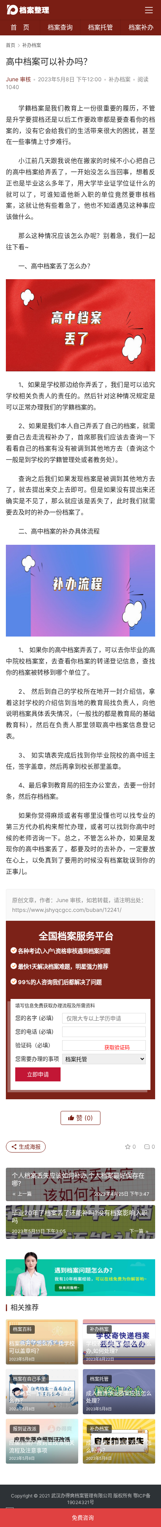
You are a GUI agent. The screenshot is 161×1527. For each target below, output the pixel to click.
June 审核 (18, 79)
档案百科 (22, 1329)
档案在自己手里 (29, 1379)
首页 (10, 45)
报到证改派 (24, 1429)
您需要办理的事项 (37, 1058)
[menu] (149, 10)
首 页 (20, 27)
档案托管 (100, 27)
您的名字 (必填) (34, 1018)
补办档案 (120, 79)
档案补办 (141, 27)
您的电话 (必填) (34, 1031)
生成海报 (29, 1146)
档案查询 (60, 27)
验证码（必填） (72, 1046)
